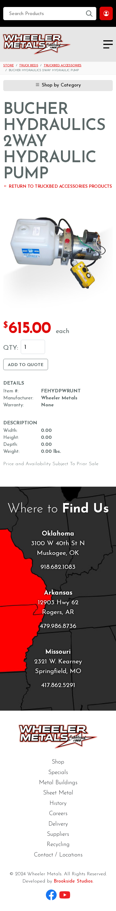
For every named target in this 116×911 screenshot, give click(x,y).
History (58, 803)
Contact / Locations (58, 855)
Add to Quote (25, 365)
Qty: (10, 348)
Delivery (58, 824)
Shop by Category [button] (60, 85)
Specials (58, 772)
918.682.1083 (58, 567)
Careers (58, 813)
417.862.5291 (58, 685)
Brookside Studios (73, 881)
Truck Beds (28, 65)
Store (8, 65)
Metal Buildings (58, 783)
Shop (58, 762)
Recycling (58, 844)
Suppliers (58, 834)
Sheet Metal (58, 793)
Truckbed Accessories (62, 65)
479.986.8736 (58, 626)
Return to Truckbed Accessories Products (60, 187)
